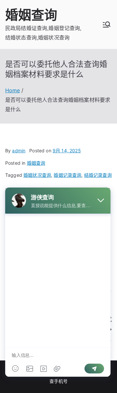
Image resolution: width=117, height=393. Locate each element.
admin (18, 150)
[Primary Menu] (106, 24)
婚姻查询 (31, 15)
